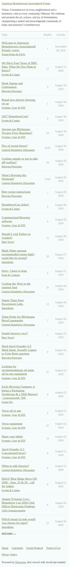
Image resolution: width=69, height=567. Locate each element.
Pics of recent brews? (15, 145)
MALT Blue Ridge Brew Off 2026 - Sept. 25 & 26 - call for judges (19, 482)
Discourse (20, 562)
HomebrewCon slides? (15, 204)
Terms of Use (53, 548)
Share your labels (12, 436)
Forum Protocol (34, 548)
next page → (9, 533)
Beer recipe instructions (16, 191)
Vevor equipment (12, 423)
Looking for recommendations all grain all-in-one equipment (18, 370)
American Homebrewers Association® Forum (26, 3)
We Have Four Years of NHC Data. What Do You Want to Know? (19, 66)
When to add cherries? (15, 466)
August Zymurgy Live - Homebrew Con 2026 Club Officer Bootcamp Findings (18, 502)
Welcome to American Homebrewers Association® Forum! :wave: (19, 46)
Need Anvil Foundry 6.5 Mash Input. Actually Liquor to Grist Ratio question (19, 350)
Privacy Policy (9, 554)
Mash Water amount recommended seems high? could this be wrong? (18, 254)
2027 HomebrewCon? (15, 116)
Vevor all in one (11, 410)
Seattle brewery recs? (15, 333)
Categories (17, 548)
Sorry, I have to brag (14, 270)
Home (5, 548)
